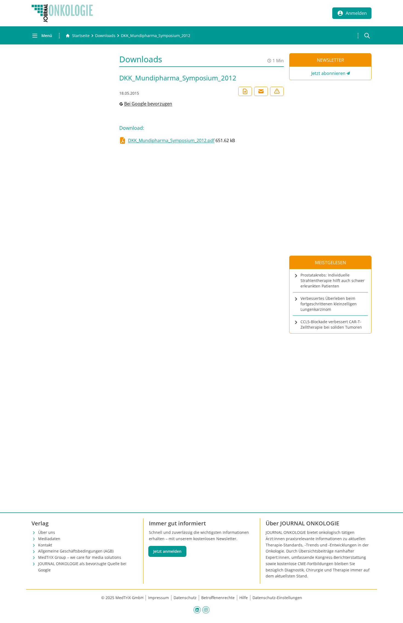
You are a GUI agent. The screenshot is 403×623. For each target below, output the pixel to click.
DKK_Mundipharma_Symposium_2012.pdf (171, 140)
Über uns (46, 532)
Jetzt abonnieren (328, 73)
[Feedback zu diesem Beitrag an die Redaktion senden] (277, 91)
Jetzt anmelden (167, 551)
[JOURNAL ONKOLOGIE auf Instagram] (206, 609)
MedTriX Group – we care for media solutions (79, 557)
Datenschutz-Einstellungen (277, 597)
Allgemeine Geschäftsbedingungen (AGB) (75, 551)
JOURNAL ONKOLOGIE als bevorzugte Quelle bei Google (82, 567)
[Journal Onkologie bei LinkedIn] (197, 609)
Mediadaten (49, 538)
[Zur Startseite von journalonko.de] (62, 13)
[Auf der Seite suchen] (367, 35)
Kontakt (45, 545)
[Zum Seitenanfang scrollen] (393, 613)
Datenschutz (185, 597)
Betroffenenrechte (218, 597)
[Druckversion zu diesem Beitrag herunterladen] (245, 91)
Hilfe (243, 597)
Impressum (158, 597)
